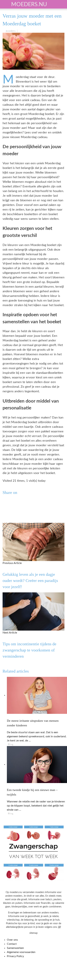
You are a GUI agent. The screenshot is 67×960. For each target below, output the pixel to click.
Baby (8, 29)
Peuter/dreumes (17, 36)
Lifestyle (12, 58)
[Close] (5, 5)
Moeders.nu (29, 4)
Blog (8, 86)
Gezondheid (14, 51)
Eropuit (11, 79)
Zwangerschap (16, 22)
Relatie (10, 72)
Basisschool (14, 43)
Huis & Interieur (17, 65)
